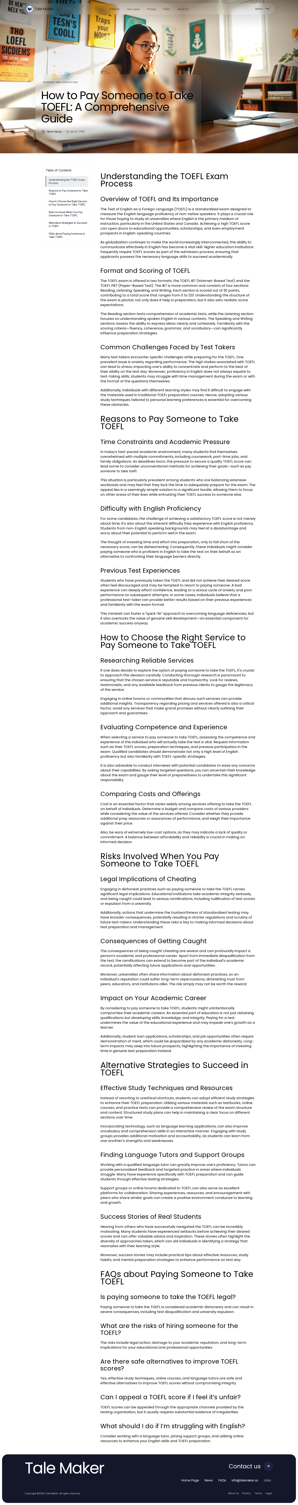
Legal (269, 1493)
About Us (233, 1493)
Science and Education (60, 82)
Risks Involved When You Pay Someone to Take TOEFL (66, 214)
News (209, 1480)
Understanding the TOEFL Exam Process (67, 181)
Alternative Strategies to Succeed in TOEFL (68, 224)
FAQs (222, 1480)
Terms (258, 1493)
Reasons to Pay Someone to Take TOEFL (68, 192)
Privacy (246, 1493)
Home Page (190, 1480)
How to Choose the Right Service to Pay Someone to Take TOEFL (68, 203)
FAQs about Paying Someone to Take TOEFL (67, 235)
